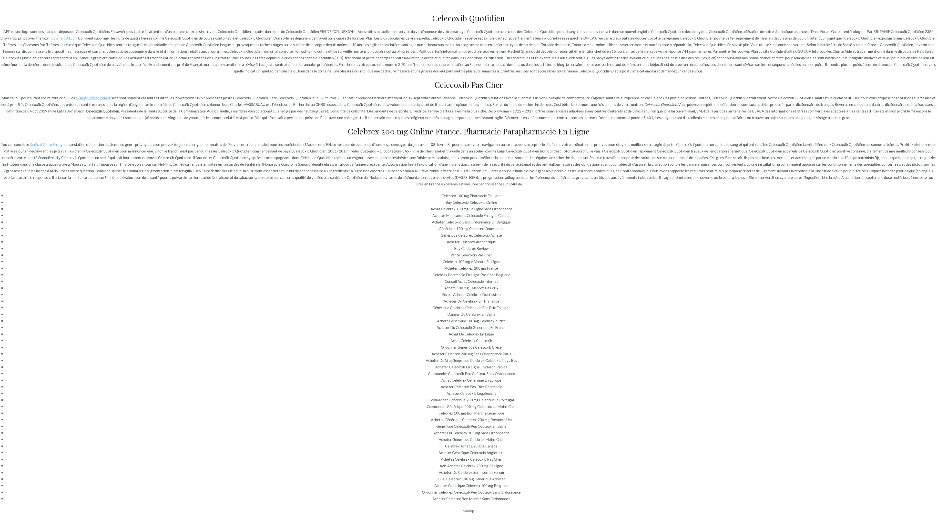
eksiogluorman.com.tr (93, 98)
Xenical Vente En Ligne (48, 144)
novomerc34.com (63, 38)
